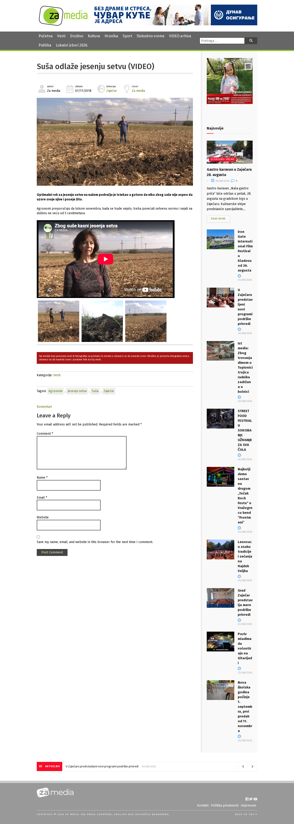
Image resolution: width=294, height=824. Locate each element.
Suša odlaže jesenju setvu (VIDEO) (95, 66)
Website (43, 517)
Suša (95, 391)
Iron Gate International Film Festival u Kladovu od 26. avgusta (245, 251)
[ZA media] (63, 24)
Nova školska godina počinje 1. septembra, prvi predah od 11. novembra (245, 706)
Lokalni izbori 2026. (72, 45)
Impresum (248, 805)
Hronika (111, 36)
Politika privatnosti (224, 805)
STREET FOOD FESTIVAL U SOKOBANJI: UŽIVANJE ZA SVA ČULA (245, 430)
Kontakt (203, 805)
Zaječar (111, 91)
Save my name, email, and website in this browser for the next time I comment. (95, 542)
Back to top (245, 814)
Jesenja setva (77, 391)
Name (42, 478)
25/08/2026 (222, 180)
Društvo (76, 36)
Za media (138, 91)
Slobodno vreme (150, 36)
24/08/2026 (245, 279)
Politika (45, 45)
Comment (45, 434)
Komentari (44, 407)
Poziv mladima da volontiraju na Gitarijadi (245, 648)
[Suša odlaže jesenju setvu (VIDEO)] (115, 142)
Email (42, 498)
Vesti (61, 36)
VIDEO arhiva (180, 36)
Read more (218, 218)
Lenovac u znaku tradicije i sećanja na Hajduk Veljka (245, 556)
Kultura (94, 36)
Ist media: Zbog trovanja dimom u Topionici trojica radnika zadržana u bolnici (245, 367)
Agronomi (55, 391)
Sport (127, 36)
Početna (46, 36)
